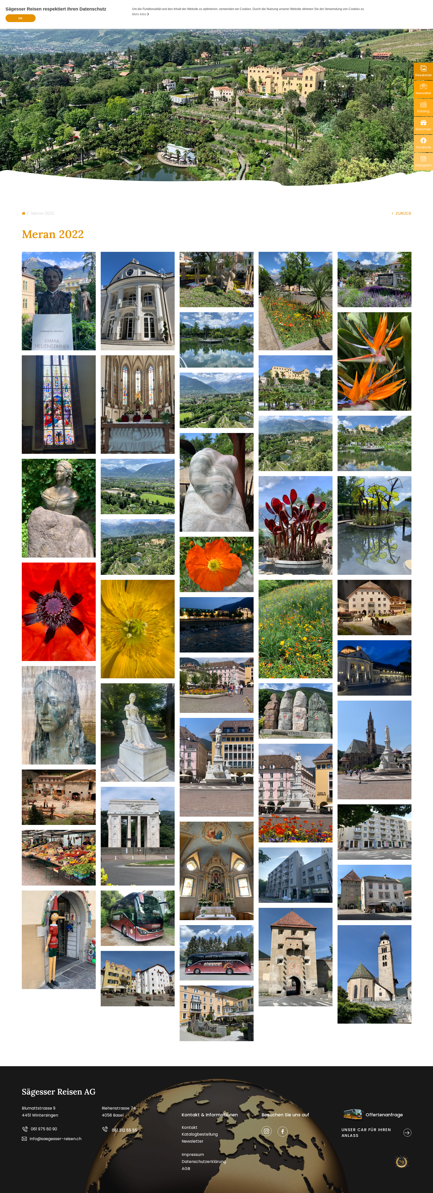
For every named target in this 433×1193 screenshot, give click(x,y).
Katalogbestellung (200, 1134)
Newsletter (192, 1141)
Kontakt (189, 1127)
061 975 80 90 (44, 1129)
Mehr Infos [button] (139, 14)
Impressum (193, 1154)
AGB (186, 1168)
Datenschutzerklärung (204, 1161)
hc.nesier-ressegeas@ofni (55, 1139)
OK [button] (20, 18)
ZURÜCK (403, 213)
